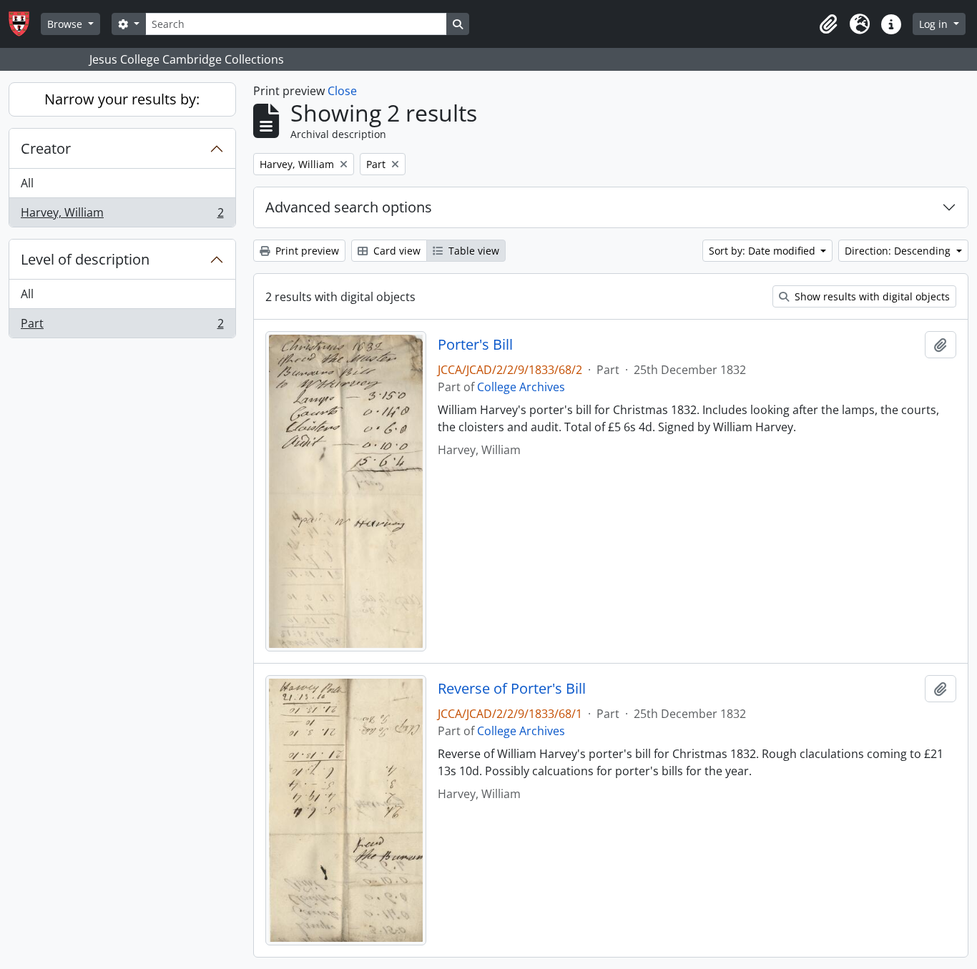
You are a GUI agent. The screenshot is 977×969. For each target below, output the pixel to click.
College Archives (521, 387)
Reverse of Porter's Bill (512, 688)
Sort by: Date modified (763, 250)
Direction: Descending (899, 250)
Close (342, 91)
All (27, 183)
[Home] (25, 24)
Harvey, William (122, 216)
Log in (935, 24)
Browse (66, 24)
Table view (472, 250)
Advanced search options (348, 207)
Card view (395, 250)
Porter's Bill (475, 344)
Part (122, 326)
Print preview (306, 250)
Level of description (85, 259)
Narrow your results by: (122, 99)
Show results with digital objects (871, 296)
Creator (46, 148)
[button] (828, 24)
